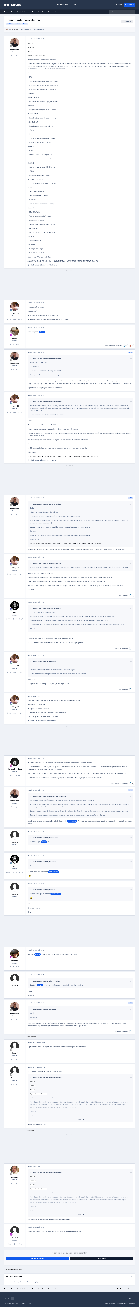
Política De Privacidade (11, 1303)
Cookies (29, 1303)
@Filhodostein (53, 872)
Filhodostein (15, 29)
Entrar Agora (101, 1258)
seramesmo (118, 1031)
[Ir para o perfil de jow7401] (14, 1230)
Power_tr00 (15, 313)
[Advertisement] (69, 285)
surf (106, 345)
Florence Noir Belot (15, 769)
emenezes (14, 1177)
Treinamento (40, 29)
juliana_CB (14, 1053)
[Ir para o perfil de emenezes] (14, 1170)
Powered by (126, 1303)
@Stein (42, 332)
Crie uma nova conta (37, 1258)
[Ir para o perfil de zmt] (14, 605)
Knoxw (14, 338)
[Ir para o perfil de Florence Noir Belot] (14, 762)
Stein (51, 862)
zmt (120, 595)
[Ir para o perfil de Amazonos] (14, 1070)
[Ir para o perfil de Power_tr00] (14, 306)
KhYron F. (14, 961)
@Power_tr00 (72, 821)
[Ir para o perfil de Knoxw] (14, 331)
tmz (50, 661)
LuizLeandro (118, 783)
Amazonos (15, 1078)
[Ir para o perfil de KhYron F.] (14, 953)
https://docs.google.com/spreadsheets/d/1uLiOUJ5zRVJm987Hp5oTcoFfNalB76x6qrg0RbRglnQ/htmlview (63, 456)
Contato (22, 1303)
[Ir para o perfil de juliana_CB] (14, 1046)
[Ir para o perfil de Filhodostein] (7, 29)
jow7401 (15, 1238)
